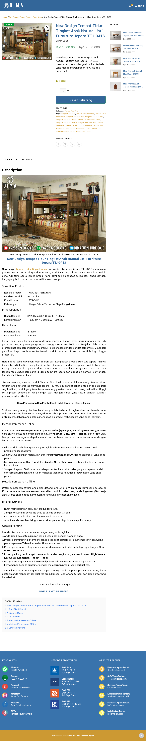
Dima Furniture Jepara (21, 705)
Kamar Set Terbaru (19, 696)
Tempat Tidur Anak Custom (66, 119)
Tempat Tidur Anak (34, 17)
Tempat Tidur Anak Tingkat (80, 128)
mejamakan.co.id (115, 714)
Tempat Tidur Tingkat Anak (46, 259)
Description (11, 159)
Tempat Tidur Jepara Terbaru (81, 131)
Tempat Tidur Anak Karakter (66, 122)
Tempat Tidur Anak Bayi (75, 116)
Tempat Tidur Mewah (20, 688)
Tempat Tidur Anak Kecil (87, 122)
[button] (46, 27)
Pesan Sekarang (80, 100)
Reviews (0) (27, 159)
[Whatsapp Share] (79, 144)
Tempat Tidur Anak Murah (82, 125)
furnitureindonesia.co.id (118, 696)
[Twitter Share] (65, 144)
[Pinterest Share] (72, 144)
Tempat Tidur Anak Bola (94, 116)
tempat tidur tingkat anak (31, 268)
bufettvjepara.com (116, 705)
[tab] (11, 159)
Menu (141, 6)
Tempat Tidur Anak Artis (85, 113)
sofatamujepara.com (117, 679)
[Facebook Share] (58, 144)
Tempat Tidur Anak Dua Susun (89, 119)
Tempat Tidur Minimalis (21, 714)
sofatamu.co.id (114, 688)
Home (4, 17)
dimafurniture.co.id (116, 670)
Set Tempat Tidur (16, 17)
